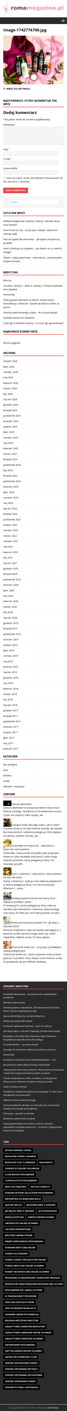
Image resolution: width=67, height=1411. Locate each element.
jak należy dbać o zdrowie (19, 1211)
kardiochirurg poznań (41, 1217)
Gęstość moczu (13, 1205)
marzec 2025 (10, 453)
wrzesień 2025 (11, 421)
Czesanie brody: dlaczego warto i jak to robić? (35, 824)
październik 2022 (12, 519)
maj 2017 (8, 743)
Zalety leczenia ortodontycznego (19, 1100)
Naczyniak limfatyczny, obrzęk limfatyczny (24, 1016)
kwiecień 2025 (10, 448)
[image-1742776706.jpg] (33, 82)
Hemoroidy (9, 294)
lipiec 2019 (8, 650)
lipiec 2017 (8, 737)
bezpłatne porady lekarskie (20, 1156)
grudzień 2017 (10, 710)
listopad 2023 (10, 475)
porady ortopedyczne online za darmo (27, 1271)
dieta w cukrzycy (40, 1186)
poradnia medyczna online (20, 1247)
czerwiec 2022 (10, 530)
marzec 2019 (10, 672)
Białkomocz (46, 1162)
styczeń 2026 (10, 399)
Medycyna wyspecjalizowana (17, 1020)
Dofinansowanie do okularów (18, 317)
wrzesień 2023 (11, 486)
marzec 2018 (10, 694)
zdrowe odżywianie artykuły (21, 1369)
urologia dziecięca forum (19, 1302)
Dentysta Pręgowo (15, 1186)
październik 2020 (12, 579)
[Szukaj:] (33, 202)
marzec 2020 (10, 606)
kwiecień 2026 (10, 383)
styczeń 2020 (10, 617)
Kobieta (7, 775)
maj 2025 (8, 443)
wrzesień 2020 (11, 584)
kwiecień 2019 (10, 666)
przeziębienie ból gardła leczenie (23, 1290)
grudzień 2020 (10, 568)
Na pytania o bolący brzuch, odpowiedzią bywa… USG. (30, 1059)
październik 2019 (12, 634)
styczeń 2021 (10, 563)
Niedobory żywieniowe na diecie (19, 1118)
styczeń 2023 (10, 508)
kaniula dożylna (14, 1217)
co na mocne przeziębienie (19, 1174)
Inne (5, 770)
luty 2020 (8, 612)
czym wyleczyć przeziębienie (21, 1180)
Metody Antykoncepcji (14, 1002)
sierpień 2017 (10, 732)
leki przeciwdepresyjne (18, 1229)
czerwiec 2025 (10, 437)
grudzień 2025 (10, 404)
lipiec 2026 (8, 366)
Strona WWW (10, 168)
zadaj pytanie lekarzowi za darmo (24, 1338)
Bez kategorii (10, 764)
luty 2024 (8, 470)
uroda (6, 780)
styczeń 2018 (10, 705)
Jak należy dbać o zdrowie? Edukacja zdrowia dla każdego (31, 1031)
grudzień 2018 (10, 677)
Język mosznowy (48, 1211)
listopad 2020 (10, 573)
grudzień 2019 (10, 623)
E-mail (6, 158)
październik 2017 (12, 721)
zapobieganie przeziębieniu (20, 1344)
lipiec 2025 (8, 432)
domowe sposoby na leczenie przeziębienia (29, 1192)
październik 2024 (12, 464)
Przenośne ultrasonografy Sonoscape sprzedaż (32, 1277)
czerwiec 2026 (10, 372)
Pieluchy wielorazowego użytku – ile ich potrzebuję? (30, 312)
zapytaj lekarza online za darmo (23, 1351)
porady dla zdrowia (16, 1253)
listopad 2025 (10, 410)
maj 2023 (8, 503)
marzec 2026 (10, 388)
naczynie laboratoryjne (19, 1235)
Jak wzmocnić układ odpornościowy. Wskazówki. (27, 1064)
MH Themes (52, 1407)
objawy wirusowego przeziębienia (24, 1241)
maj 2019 (8, 661)
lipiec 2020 (8, 590)
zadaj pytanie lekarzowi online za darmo (28, 1332)
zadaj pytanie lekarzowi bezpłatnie (25, 1326)
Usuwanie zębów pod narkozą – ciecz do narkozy (27, 1026)
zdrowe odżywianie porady (20, 1381)
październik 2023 (12, 481)
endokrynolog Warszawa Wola (23, 1198)
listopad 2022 (10, 513)
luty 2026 (8, 393)
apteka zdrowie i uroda (18, 1150)
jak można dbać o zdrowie (40, 1205)
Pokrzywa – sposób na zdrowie (18, 1113)
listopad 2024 (10, 459)
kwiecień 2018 (10, 688)
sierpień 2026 (10, 361)
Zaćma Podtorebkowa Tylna (21, 1357)
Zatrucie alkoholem (21, 803)
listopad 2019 (10, 628)
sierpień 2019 (10, 645)
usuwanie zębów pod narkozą (22, 1314)
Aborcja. (7, 280)
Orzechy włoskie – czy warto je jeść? (21, 1044)
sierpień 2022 (10, 524)
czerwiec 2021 (10, 541)
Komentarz (9, 124)
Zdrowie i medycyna (13, 786)
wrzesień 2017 (11, 726)
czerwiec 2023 (10, 497)
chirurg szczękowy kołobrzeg (22, 1168)
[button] (62, 20)
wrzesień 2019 (11, 639)
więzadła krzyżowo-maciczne (21, 1320)
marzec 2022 (10, 535)
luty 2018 (8, 699)
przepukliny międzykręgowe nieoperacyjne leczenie (34, 1284)
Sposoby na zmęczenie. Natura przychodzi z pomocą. (29, 1049)
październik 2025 (12, 415)
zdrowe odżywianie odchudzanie (23, 1375)
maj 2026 (8, 377)
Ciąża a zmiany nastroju (15, 1086)
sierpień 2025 (10, 426)
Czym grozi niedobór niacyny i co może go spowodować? (33, 323)
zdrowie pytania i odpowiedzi (21, 1387)
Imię (5, 149)
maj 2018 (8, 683)
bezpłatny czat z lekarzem (20, 1162)
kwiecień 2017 (10, 748)
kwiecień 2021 (10, 552)
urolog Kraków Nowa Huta (20, 1308)
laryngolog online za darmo (21, 1223)
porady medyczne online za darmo (24, 1265)
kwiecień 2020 (10, 601)
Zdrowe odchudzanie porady (21, 1363)
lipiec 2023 (8, 492)
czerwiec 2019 (10, 655)
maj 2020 (8, 595)
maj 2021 (8, 546)
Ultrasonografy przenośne (21, 1296)
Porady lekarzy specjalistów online (25, 1259)
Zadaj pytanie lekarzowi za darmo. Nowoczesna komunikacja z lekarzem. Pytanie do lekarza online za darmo (31, 303)
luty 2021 (8, 557)
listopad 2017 (10, 716)
